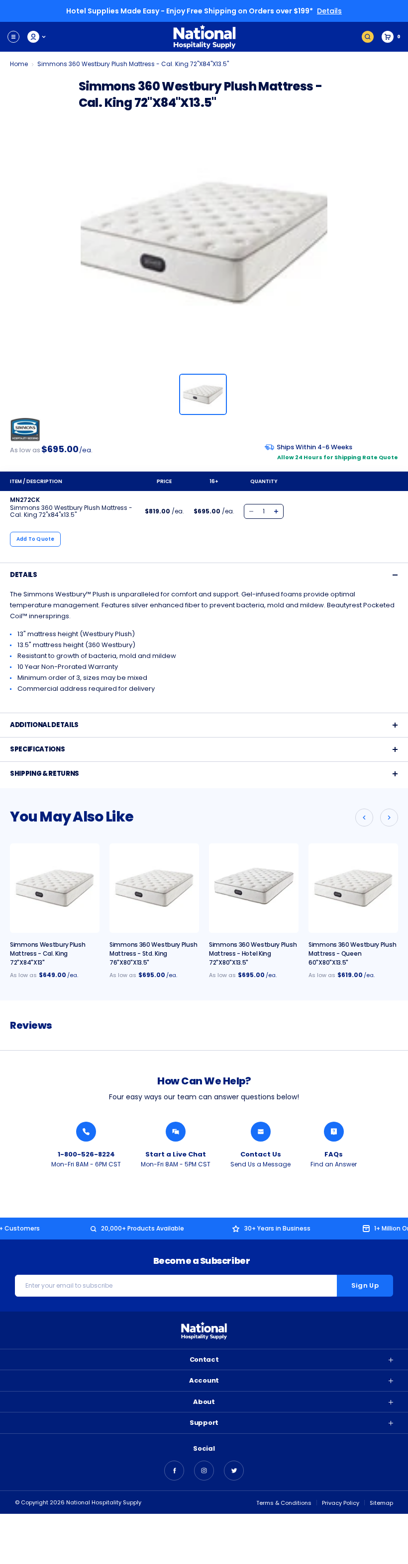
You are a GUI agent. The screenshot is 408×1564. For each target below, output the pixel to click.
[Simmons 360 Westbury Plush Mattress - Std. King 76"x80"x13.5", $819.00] (154, 888)
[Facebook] (174, 1471)
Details (329, 11)
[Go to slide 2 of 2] (364, 817)
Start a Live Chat (175, 1154)
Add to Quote (35, 539)
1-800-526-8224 (86, 1154)
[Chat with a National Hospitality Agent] (176, 1132)
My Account (37, 37)
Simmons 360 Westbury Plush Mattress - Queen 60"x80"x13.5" (352, 953)
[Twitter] (234, 1471)
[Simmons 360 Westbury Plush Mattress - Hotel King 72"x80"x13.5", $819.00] (254, 888)
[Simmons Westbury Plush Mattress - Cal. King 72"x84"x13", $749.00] (55, 888)
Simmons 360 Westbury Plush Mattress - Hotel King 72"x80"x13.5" (253, 953)
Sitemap (381, 1503)
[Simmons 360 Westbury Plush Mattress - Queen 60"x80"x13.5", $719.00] (353, 888)
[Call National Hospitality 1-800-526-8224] (86, 1132)
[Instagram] (204, 1471)
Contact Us (260, 1154)
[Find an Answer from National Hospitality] (334, 1132)
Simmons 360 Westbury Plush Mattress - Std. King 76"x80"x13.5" (153, 953)
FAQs (333, 1154)
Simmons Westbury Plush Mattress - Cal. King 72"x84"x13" (47, 953)
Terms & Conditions (283, 1503)
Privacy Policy (340, 1503)
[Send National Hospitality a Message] (261, 1132)
